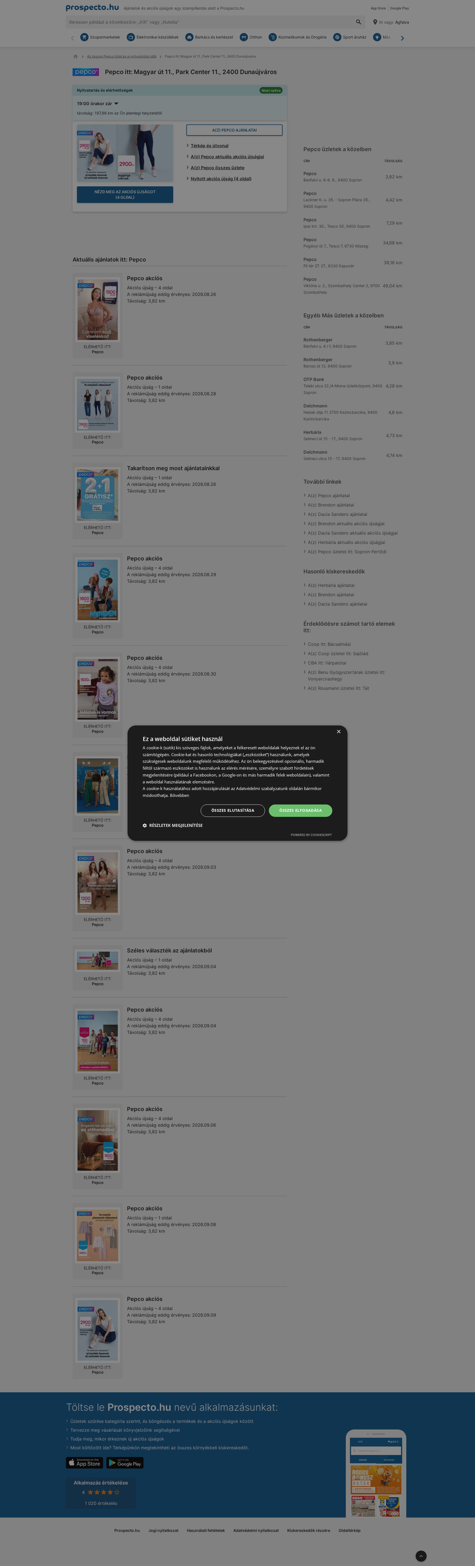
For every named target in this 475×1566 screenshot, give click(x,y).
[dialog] (237, 783)
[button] (173, 825)
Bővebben (179, 795)
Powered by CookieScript (311, 835)
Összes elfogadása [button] (300, 810)
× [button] (338, 732)
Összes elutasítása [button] (232, 810)
